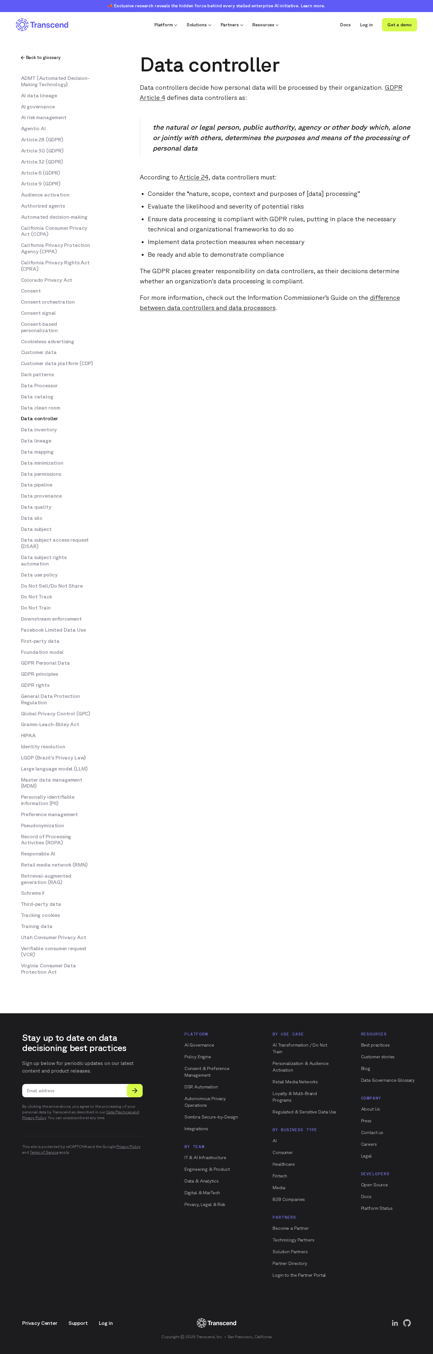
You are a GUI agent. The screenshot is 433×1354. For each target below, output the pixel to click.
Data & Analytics (201, 1180)
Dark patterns (37, 374)
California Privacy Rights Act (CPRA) (55, 266)
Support (78, 1323)
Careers (369, 1144)
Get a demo (399, 24)
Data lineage (36, 440)
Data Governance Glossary (388, 1080)
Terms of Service (44, 1152)
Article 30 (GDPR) (42, 150)
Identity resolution (43, 746)
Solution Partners (290, 1251)
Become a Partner (291, 1228)
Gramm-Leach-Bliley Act (50, 724)
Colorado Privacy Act (47, 280)
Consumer (283, 1152)
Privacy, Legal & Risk (204, 1204)
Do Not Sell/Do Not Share (52, 586)
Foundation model (42, 652)
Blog (365, 1068)
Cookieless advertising (47, 341)
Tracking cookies (40, 915)
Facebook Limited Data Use (53, 630)
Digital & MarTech (202, 1192)
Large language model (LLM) (54, 768)
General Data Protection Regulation (50, 699)
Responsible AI (38, 853)
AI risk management (44, 117)
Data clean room (41, 407)
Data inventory (39, 429)
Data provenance (41, 496)
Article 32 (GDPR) (42, 161)
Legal (366, 1155)
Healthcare (284, 1164)
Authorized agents (43, 206)
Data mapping (37, 452)
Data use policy (39, 574)
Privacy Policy (128, 1146)
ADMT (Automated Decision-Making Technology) (55, 81)
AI (275, 1140)
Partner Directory (290, 1263)
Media (279, 1187)
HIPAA (28, 735)
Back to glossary (43, 57)
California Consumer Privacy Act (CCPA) (54, 231)
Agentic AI (33, 128)
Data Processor (39, 385)
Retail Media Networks (295, 1081)
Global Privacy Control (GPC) (56, 713)
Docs (345, 25)
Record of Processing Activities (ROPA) (46, 840)
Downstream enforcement (51, 619)
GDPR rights (35, 685)
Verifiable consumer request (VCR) (54, 951)
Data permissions (41, 474)
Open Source (374, 1184)
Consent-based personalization (39, 327)
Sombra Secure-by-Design (211, 1116)
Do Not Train (36, 607)
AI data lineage (39, 95)
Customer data (39, 352)
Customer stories (378, 1056)
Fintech (280, 1175)
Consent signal (38, 313)
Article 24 (193, 177)
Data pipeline (36, 484)
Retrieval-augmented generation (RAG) (46, 879)
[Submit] (135, 1090)
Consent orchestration (48, 302)
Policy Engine (197, 1056)
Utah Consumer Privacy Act (53, 937)
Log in (366, 25)
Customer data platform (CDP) (57, 363)
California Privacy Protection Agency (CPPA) (55, 248)
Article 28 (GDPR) (42, 139)
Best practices (375, 1045)
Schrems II (32, 893)
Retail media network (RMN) (54, 864)
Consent (31, 290)
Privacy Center (39, 1323)
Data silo (32, 518)
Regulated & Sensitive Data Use (304, 1111)
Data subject (36, 529)
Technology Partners (293, 1239)
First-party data (40, 641)
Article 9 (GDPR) (41, 183)
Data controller (39, 418)
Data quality (36, 507)
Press (366, 1120)
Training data (37, 926)
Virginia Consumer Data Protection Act (48, 969)
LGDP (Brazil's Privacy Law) (53, 757)
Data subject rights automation (44, 560)
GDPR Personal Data (45, 663)
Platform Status (376, 1208)
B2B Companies (289, 1199)
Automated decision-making (54, 217)
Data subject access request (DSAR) (55, 543)
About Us (370, 1109)
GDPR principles (39, 674)
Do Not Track (36, 596)
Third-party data (41, 904)
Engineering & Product (207, 1169)
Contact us (372, 1132)
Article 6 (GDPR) (40, 173)
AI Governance (199, 1045)
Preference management (49, 814)
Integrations (196, 1128)
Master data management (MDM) (51, 783)
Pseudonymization (42, 825)
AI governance (38, 106)
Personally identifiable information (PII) (47, 800)
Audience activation (45, 194)
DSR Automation (201, 1086)
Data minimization (42, 463)
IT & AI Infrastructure (205, 1157)
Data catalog (37, 396)
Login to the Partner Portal (299, 1275)
